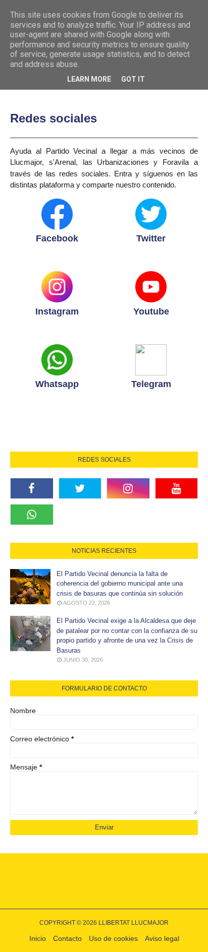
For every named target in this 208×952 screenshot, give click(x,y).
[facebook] (32, 488)
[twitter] (80, 488)
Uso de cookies (113, 938)
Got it (133, 79)
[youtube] (176, 488)
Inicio (37, 938)
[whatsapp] (32, 514)
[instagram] (128, 488)
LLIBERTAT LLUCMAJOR (133, 922)
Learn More (89, 79)
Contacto (67, 938)
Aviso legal (162, 938)
